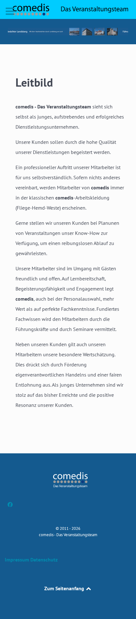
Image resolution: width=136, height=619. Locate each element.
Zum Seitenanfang (64, 588)
